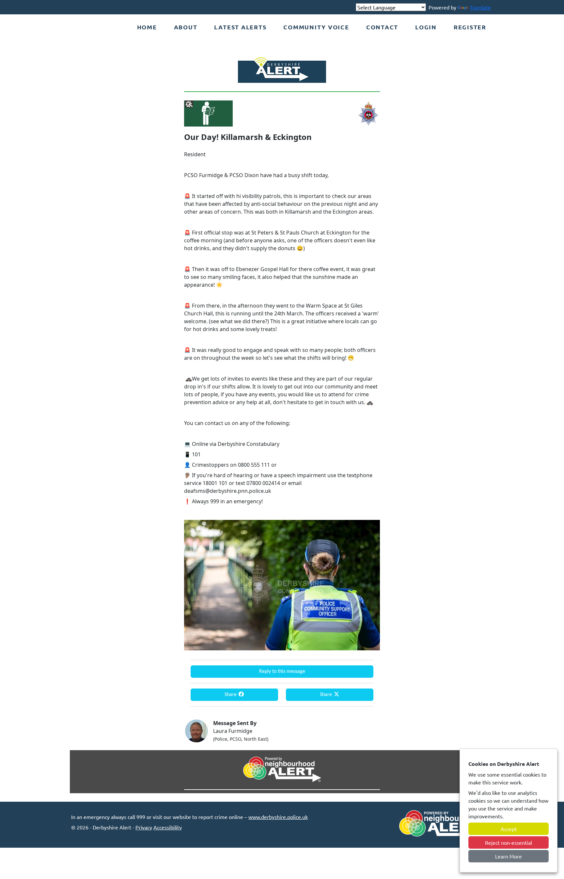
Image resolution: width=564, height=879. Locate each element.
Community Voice (316, 27)
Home (147, 27)
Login (426, 27)
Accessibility (167, 827)
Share (231, 694)
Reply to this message (282, 671)
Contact (382, 27)
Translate (480, 7)
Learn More (508, 856)
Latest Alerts (240, 27)
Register (470, 27)
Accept (509, 829)
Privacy (143, 827)
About (185, 27)
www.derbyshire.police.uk (278, 816)
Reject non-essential (508, 842)
